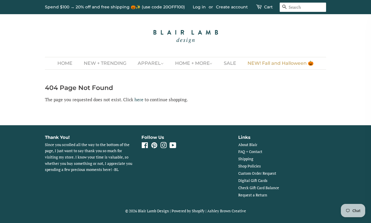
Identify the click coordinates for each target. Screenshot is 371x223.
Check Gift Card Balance (258, 187)
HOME (64, 63)
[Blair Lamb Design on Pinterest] (154, 146)
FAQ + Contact (250, 151)
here (138, 99)
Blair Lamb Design (153, 211)
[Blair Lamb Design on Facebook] (144, 146)
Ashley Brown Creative (226, 211)
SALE (230, 63)
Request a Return (252, 195)
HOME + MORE (193, 63)
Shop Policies (249, 166)
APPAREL (150, 63)
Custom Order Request (257, 173)
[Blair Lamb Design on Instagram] (163, 146)
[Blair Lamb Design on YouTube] (173, 146)
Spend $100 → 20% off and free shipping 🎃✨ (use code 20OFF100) (115, 7)
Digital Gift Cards (253, 180)
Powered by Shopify (188, 211)
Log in (199, 7)
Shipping (245, 158)
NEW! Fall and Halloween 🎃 (281, 63)
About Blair (247, 144)
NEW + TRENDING (105, 63)
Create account (232, 7)
